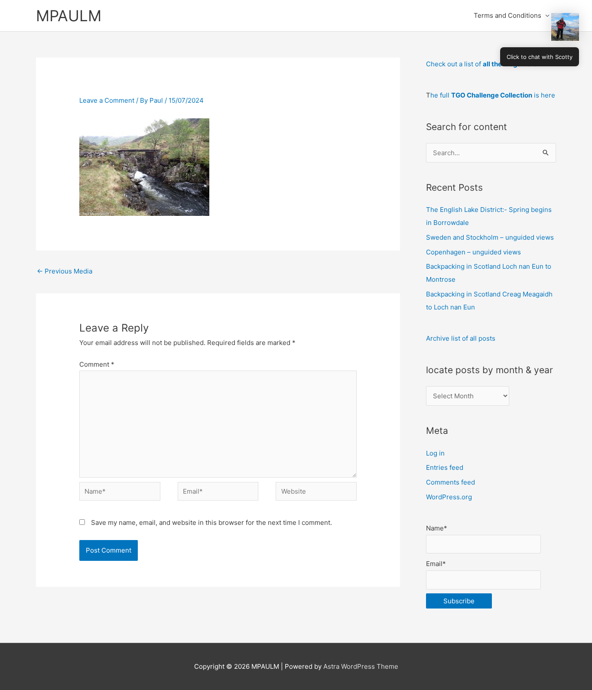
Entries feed (444, 467)
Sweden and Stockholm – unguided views (490, 237)
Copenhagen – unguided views (473, 252)
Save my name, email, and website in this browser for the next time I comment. (211, 522)
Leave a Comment (106, 100)
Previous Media (64, 271)
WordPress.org (449, 497)
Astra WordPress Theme (360, 666)
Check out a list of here (481, 64)
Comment (96, 364)
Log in (435, 453)
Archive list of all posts (460, 338)
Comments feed (450, 482)
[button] (565, 27)
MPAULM (68, 16)
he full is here (492, 95)
